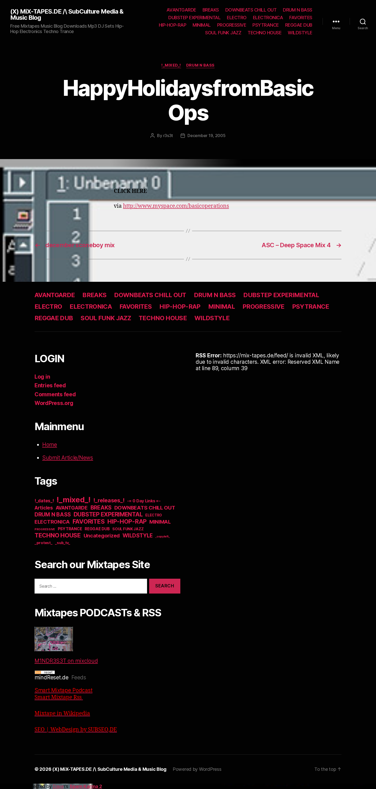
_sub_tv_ (62, 543)
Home (49, 444)
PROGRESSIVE (231, 25)
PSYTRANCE (265, 25)
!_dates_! (44, 500)
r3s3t (168, 135)
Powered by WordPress (197, 769)
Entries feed (50, 385)
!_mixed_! (171, 65)
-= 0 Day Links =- (143, 501)
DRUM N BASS (297, 10)
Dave (58, 786)
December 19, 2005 (206, 135)
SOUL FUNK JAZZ (223, 32)
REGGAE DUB (298, 25)
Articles (44, 508)
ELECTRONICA (268, 17)
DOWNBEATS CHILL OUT (251, 10)
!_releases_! (109, 500)
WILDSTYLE (300, 32)
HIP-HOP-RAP (172, 25)
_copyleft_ (162, 536)
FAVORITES (300, 17)
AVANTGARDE (181, 10)
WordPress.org (54, 403)
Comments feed (55, 394)
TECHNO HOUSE (264, 32)
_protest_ (43, 543)
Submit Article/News (67, 457)
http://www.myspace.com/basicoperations (176, 206)
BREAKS (211, 10)
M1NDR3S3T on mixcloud (66, 661)
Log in (42, 376)
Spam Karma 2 (86, 786)
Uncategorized (102, 536)
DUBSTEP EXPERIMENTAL (194, 17)
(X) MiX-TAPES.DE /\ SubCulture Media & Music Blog (66, 14)
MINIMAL (202, 25)
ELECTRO (237, 17)
